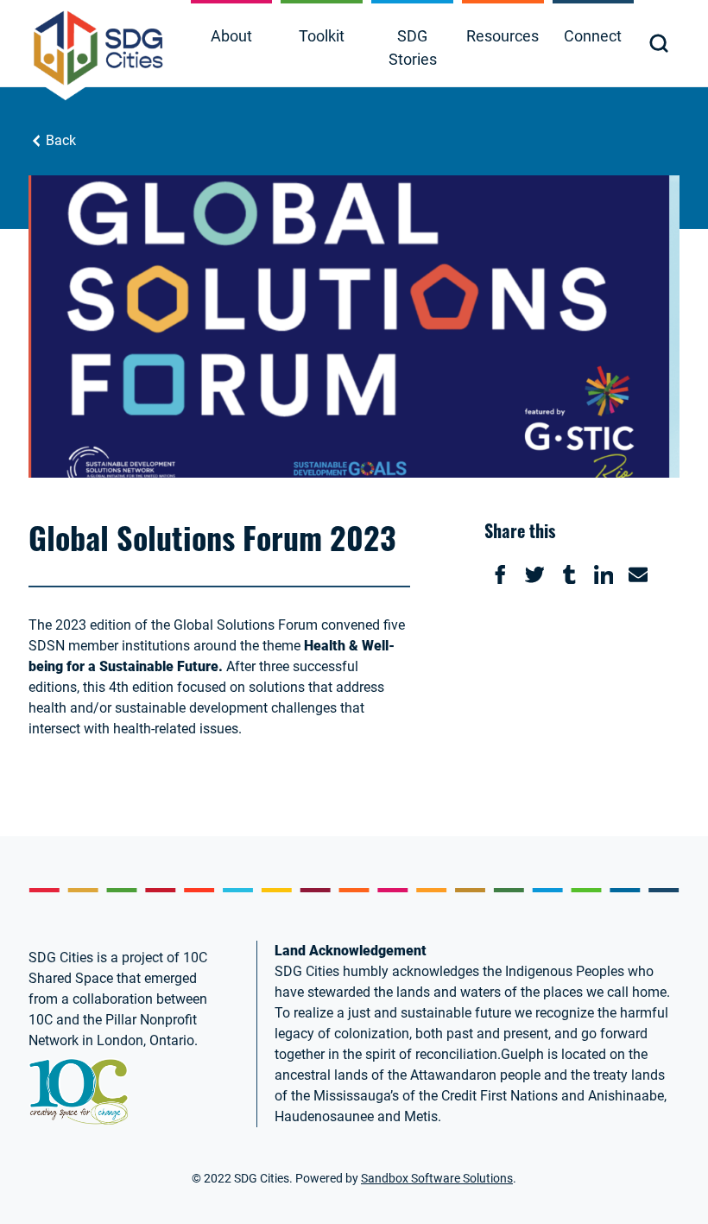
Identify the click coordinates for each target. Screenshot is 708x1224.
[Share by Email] (638, 574)
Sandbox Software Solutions (437, 1178)
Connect (593, 36)
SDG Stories (413, 47)
